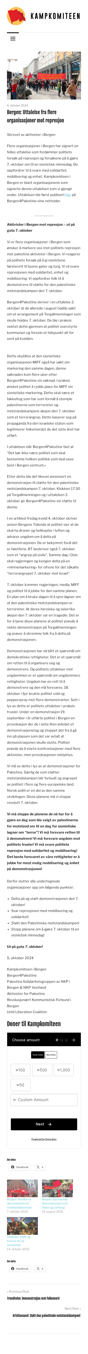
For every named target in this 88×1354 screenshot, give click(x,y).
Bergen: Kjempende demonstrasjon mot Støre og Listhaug (55, 1203)
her (68, 195)
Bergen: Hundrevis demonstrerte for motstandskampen (19, 1203)
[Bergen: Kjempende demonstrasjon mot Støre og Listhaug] (57, 1188)
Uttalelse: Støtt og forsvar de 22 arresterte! (18, 1241)
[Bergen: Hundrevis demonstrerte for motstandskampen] (22, 1188)
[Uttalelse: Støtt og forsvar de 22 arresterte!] (22, 1226)
